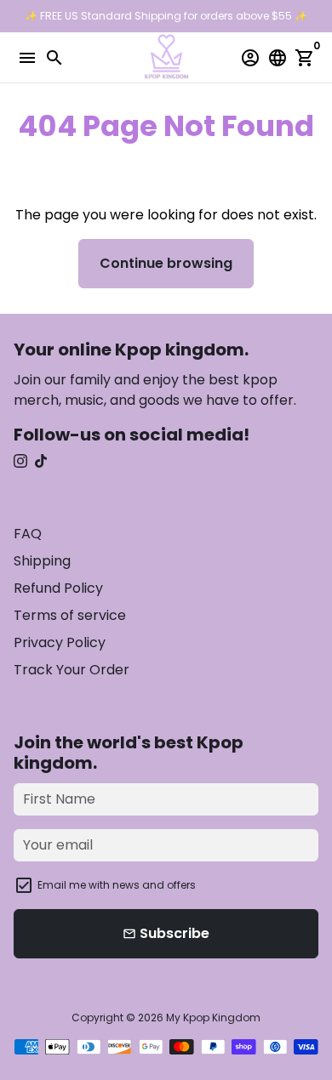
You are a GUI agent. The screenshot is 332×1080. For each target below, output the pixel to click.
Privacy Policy (60, 642)
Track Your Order (71, 669)
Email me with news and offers (116, 885)
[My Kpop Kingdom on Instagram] (20, 461)
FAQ (28, 533)
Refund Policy (58, 588)
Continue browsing (166, 263)
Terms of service (70, 615)
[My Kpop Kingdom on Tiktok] (41, 461)
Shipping (42, 561)
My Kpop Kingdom (213, 1017)
